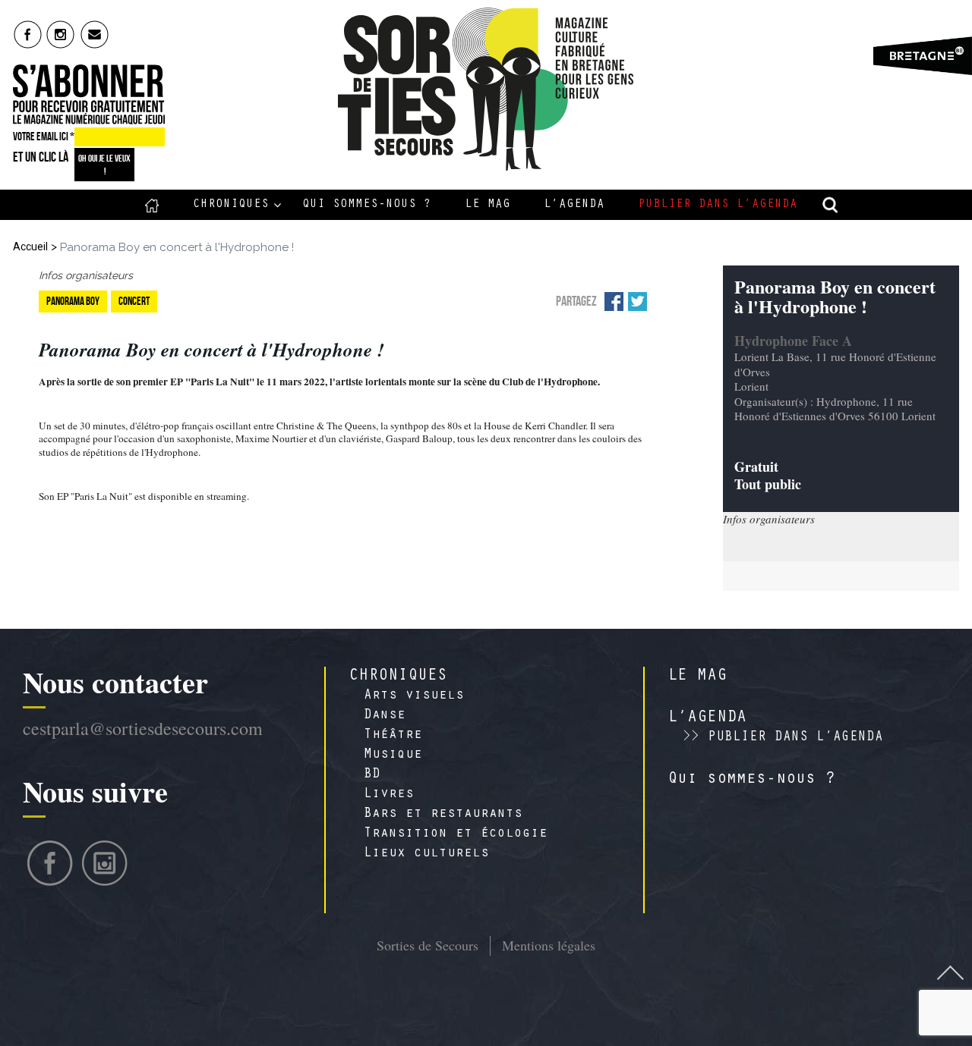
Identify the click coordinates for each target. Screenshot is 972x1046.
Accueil (152, 205)
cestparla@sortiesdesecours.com (143, 728)
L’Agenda (574, 205)
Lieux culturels (426, 854)
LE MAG (697, 676)
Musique (393, 755)
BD (372, 775)
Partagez (576, 301)
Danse (385, 716)
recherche (830, 205)
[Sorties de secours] (486, 89)
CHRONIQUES (398, 676)
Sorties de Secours (427, 945)
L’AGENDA (706, 718)
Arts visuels (414, 696)
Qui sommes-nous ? (366, 205)
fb (28, 34)
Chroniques (231, 205)
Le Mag (487, 205)
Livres (389, 795)
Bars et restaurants (443, 814)
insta (61, 34)
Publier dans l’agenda (717, 205)
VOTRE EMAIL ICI (43, 136)
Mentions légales (548, 945)
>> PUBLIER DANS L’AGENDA (783, 738)
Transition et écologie (456, 834)
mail (95, 34)
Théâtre (393, 736)
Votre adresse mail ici (777, 957)
